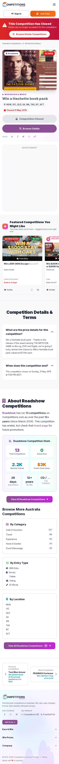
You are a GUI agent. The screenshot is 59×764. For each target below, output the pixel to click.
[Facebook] (4, 715)
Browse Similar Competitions (31, 34)
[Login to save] (31, 290)
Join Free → (10, 722)
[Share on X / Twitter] (23, 136)
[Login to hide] (38, 290)
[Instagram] (10, 715)
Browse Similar (31, 128)
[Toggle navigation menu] (54, 4)
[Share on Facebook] (17, 136)
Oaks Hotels (9, 270)
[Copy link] (35, 136)
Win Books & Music (33, 43)
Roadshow (9, 412)
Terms (44, 757)
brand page (41, 425)
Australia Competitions (11, 43)
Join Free (45, 13)
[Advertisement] (29, 179)
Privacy (36, 757)
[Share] (12, 136)
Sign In (17, 13)
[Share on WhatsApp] (29, 136)
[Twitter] (16, 715)
